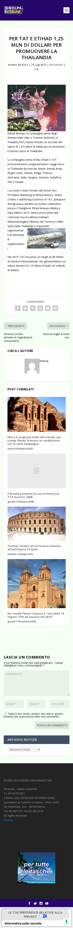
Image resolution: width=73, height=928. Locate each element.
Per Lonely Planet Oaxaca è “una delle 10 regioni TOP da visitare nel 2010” (35, 615)
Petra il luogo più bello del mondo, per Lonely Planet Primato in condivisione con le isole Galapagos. (34, 440)
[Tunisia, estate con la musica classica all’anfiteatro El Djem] (36, 524)
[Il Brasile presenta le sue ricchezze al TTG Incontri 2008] (36, 471)
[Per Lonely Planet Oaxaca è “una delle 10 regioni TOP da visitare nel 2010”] (36, 583)
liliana (25, 64)
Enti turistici (56, 64)
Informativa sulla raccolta (23, 923)
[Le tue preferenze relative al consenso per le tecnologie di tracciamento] (66, 921)
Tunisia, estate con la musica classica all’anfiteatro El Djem (33, 547)
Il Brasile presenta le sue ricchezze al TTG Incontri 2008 (33, 495)
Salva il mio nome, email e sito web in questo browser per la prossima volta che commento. (33, 715)
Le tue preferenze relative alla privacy (35, 914)
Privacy (8, 820)
